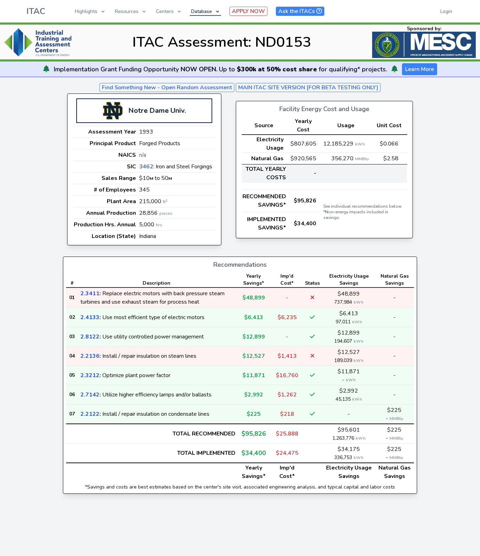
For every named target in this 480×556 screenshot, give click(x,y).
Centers (165, 11)
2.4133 (89, 317)
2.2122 (89, 414)
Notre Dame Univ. (157, 110)
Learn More (419, 69)
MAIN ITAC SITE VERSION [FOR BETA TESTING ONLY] (308, 87)
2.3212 (89, 375)
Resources (126, 11)
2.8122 (89, 337)
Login (446, 11)
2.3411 (89, 293)
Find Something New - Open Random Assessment (167, 87)
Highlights (86, 11)
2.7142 (89, 395)
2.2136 (89, 356)
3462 (146, 166)
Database (201, 11)
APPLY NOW (248, 11)
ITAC (35, 11)
